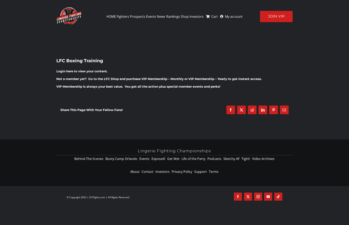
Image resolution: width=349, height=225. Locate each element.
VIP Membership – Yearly (207, 79)
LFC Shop (111, 79)
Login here (64, 71)
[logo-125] (69, 8)
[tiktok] (278, 197)
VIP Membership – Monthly (162, 79)
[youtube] (268, 197)
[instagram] (258, 197)
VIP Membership (69, 86)
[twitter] (248, 197)
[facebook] (238, 197)
